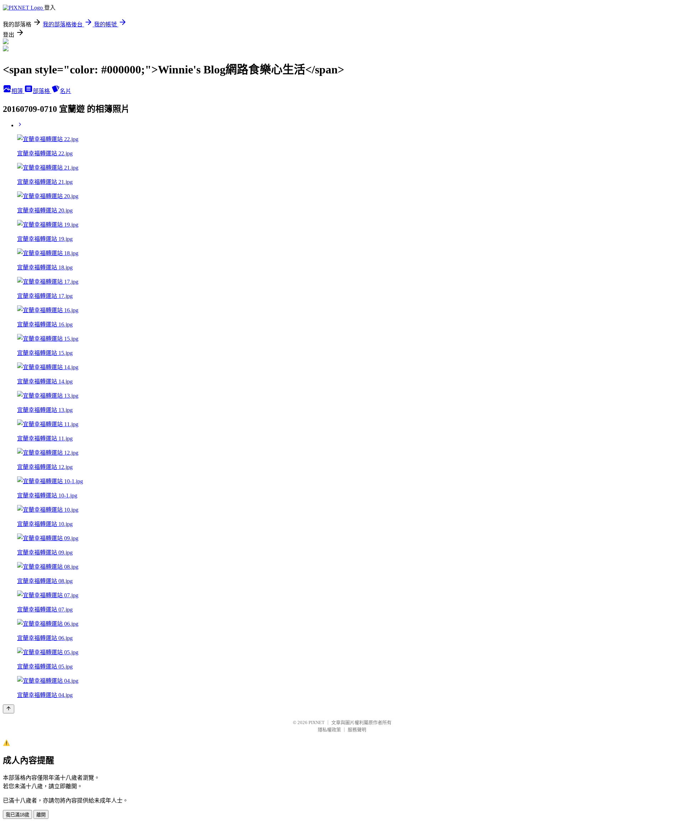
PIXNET (317, 722)
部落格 (42, 91)
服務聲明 (357, 729)
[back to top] (8, 708)
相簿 (17, 91)
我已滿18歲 (17, 814)
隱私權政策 (329, 729)
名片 (65, 91)
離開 (41, 814)
